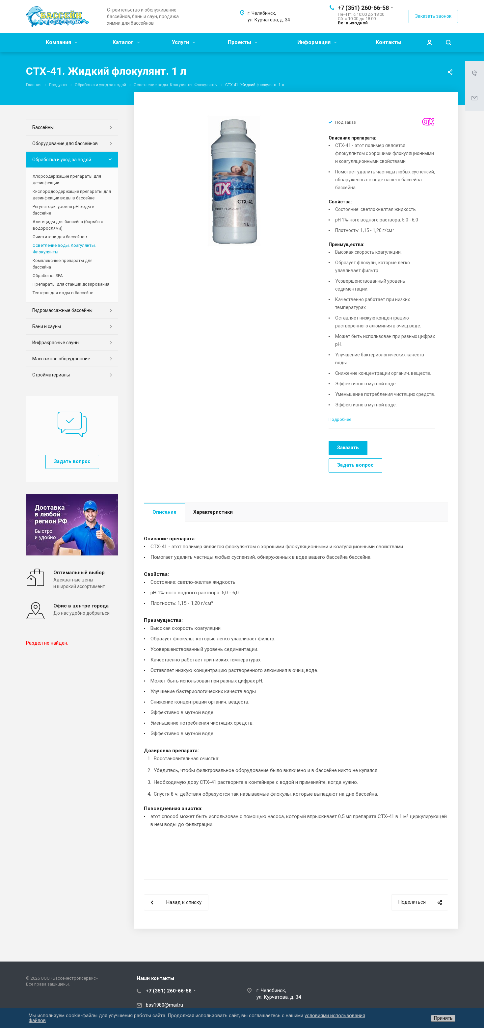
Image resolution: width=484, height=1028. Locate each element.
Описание (164, 512)
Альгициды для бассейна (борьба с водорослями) (68, 225)
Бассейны (43, 127)
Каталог (124, 42)
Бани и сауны (46, 326)
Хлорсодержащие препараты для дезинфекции (67, 179)
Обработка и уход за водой (61, 159)
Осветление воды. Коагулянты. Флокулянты (64, 248)
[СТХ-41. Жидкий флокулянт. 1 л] (234, 181)
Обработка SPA (48, 275)
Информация (314, 42)
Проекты (240, 42)
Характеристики (213, 512)
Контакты (388, 42)
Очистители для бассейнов (60, 236)
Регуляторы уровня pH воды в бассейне (63, 210)
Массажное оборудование (61, 358)
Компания (59, 42)
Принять (443, 1018)
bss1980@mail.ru (164, 1005)
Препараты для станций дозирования (71, 284)
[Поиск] (448, 42)
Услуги (181, 42)
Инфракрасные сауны (55, 342)
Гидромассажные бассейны (62, 310)
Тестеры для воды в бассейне (63, 292)
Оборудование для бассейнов (65, 143)
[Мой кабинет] (429, 42)
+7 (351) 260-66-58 (363, 7)
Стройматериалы (51, 374)
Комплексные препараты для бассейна (63, 264)
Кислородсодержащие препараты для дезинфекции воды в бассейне (72, 194)
